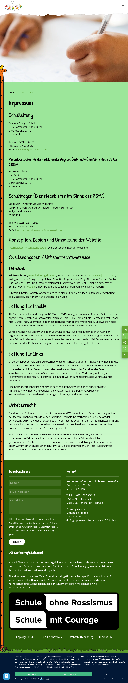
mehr (109, 674)
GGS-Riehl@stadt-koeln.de (31, 149)
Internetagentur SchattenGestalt (27, 247)
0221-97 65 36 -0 (85, 495)
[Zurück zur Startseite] (13, 6)
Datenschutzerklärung (80, 637)
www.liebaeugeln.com (42, 275)
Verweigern (31, 674)
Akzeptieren (70, 674)
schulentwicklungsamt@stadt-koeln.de (39, 230)
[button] (123, 6)
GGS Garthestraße (52, 637)
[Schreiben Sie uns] (125, 329)
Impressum (105, 637)
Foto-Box (31, 286)
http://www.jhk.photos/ (101, 275)
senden (17, 541)
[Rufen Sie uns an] (125, 336)
